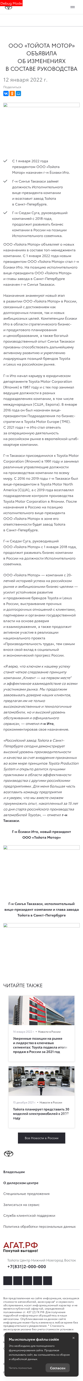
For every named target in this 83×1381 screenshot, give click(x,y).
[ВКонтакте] (6, 93)
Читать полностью (20, 1368)
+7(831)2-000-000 (26, 1266)
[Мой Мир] (18, 93)
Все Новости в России (41, 1138)
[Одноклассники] (12, 93)
